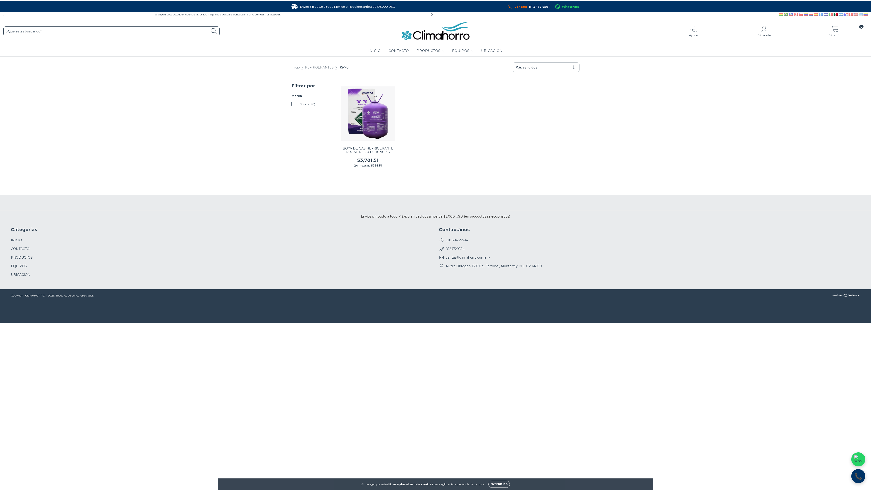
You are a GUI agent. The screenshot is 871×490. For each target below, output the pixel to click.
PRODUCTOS (429, 51)
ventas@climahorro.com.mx (468, 257)
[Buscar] (213, 31)
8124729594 (455, 249)
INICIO (374, 51)
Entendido (499, 484)
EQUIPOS (461, 51)
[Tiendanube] (846, 296)
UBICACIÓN (492, 51)
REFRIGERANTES (319, 67)
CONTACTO (399, 51)
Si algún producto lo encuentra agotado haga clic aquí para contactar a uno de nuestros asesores (218, 14)
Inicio (295, 67)
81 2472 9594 (532, 6)
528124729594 (457, 240)
